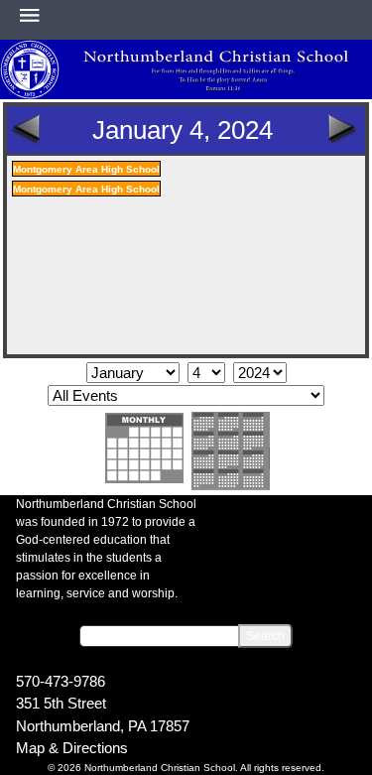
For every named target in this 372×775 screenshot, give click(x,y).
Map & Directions (72, 747)
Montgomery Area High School (86, 169)
